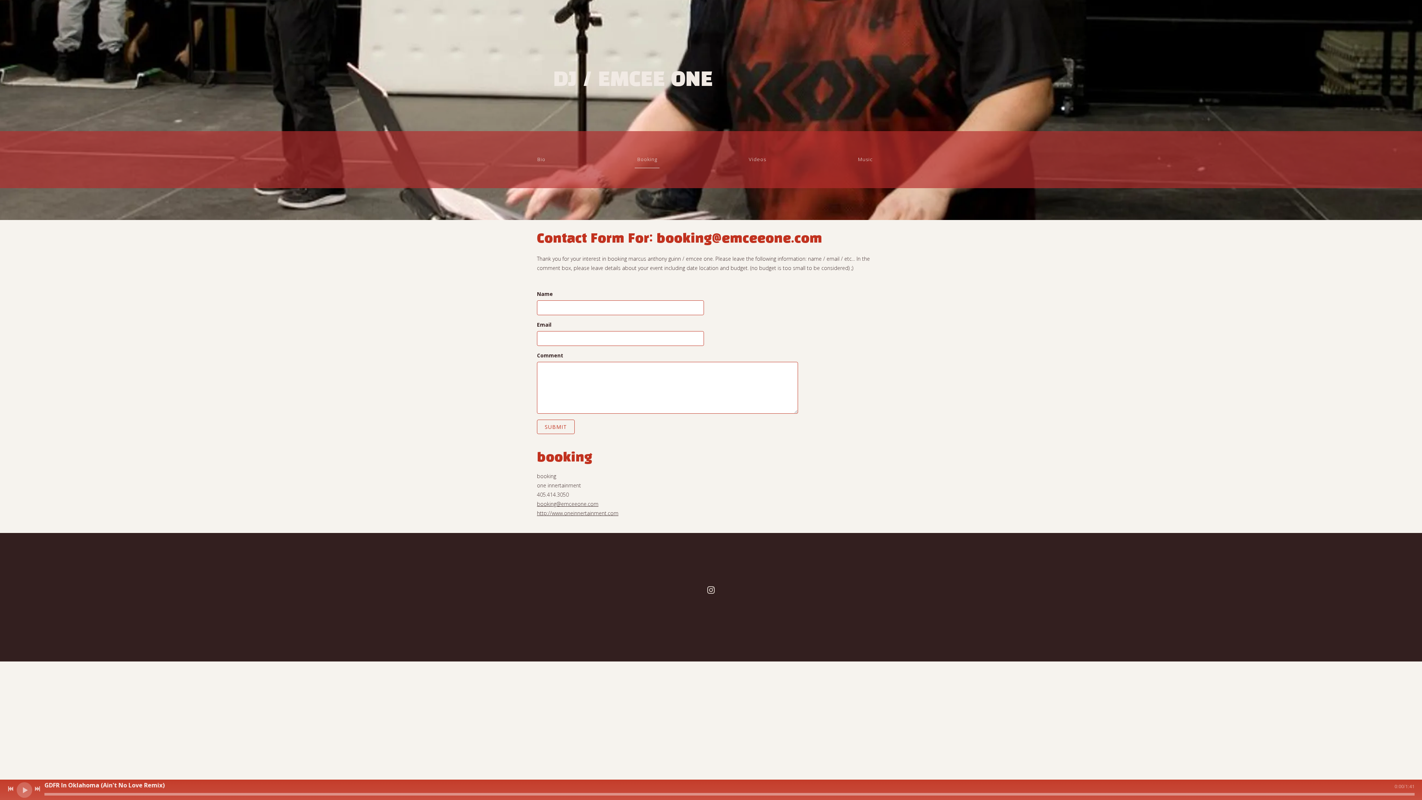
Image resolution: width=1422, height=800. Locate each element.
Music (865, 159)
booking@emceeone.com (567, 503)
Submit (556, 426)
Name (545, 293)
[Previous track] (10, 789)
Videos (757, 159)
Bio (541, 159)
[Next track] (37, 789)
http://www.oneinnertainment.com (577, 513)
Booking (647, 159)
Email (544, 324)
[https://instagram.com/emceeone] (711, 591)
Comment (550, 355)
